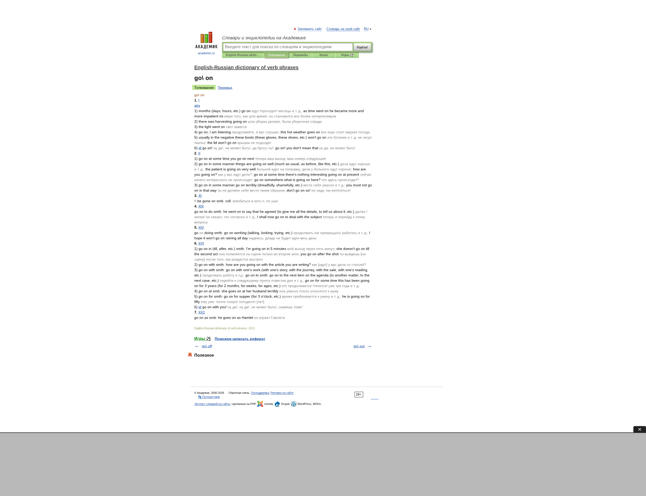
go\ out (359, 346)
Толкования (276, 55)
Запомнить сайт (310, 29)
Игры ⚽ (347, 55)
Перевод (225, 88)
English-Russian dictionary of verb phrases (243, 55)
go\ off (207, 346)
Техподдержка (260, 392)
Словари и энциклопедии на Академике (264, 37)
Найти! (362, 47)
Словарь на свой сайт (343, 29)
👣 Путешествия (209, 396)
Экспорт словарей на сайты (212, 403)
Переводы (300, 55)
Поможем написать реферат (240, 339)
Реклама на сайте (282, 392)
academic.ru (206, 53)
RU (366, 29)
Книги (323, 55)
